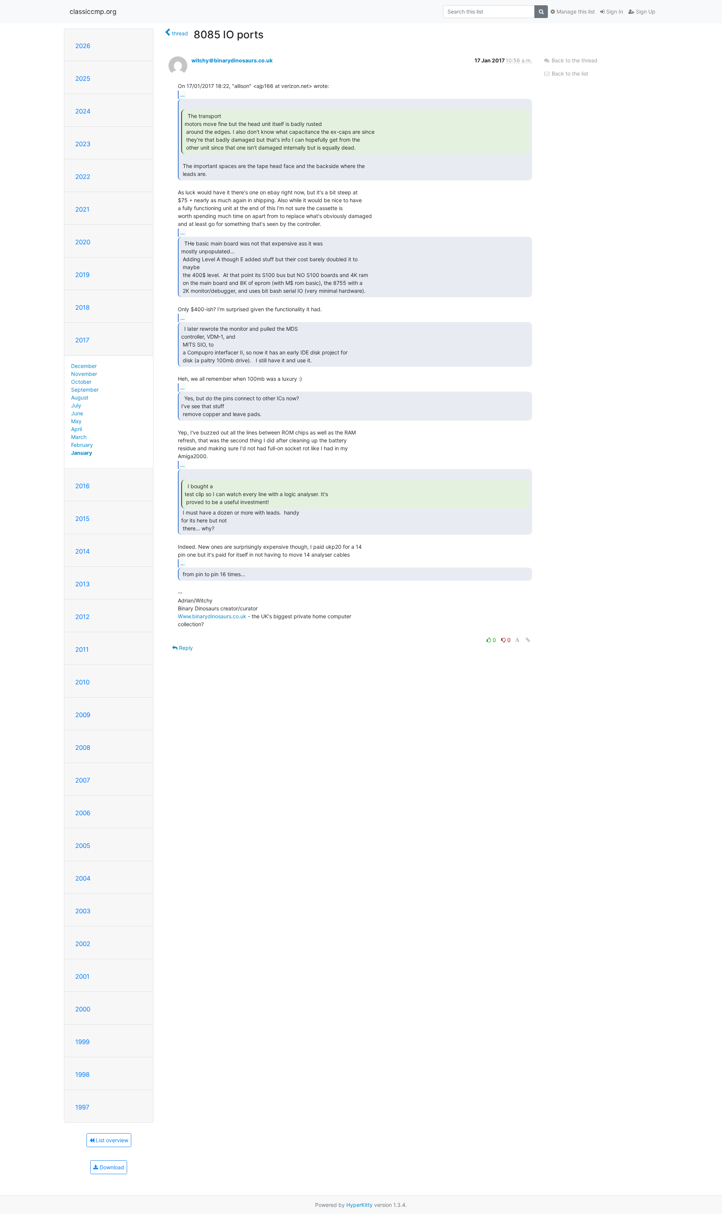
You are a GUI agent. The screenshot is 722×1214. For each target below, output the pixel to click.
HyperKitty (359, 1205)
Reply (185, 648)
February (82, 445)
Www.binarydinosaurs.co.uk (212, 616)
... (182, 94)
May (76, 421)
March (78, 437)
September (85, 389)
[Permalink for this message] (528, 640)
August (79, 397)
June (77, 413)
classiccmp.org (93, 11)
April (76, 429)
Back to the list (569, 73)
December (84, 366)
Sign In (614, 11)
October (81, 381)
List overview (111, 1140)
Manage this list (575, 11)
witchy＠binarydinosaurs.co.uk (232, 60)
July (76, 405)
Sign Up (644, 11)
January (81, 453)
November (84, 374)
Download (111, 1167)
